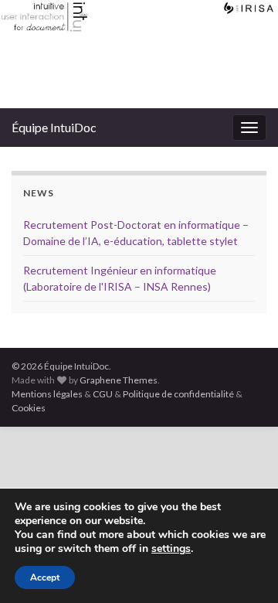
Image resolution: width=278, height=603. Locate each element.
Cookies (29, 408)
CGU (103, 394)
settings (171, 549)
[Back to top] (243, 568)
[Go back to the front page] (139, 54)
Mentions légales (47, 394)
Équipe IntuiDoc (54, 127)
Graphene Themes (119, 380)
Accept (44, 577)
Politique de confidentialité (178, 394)
